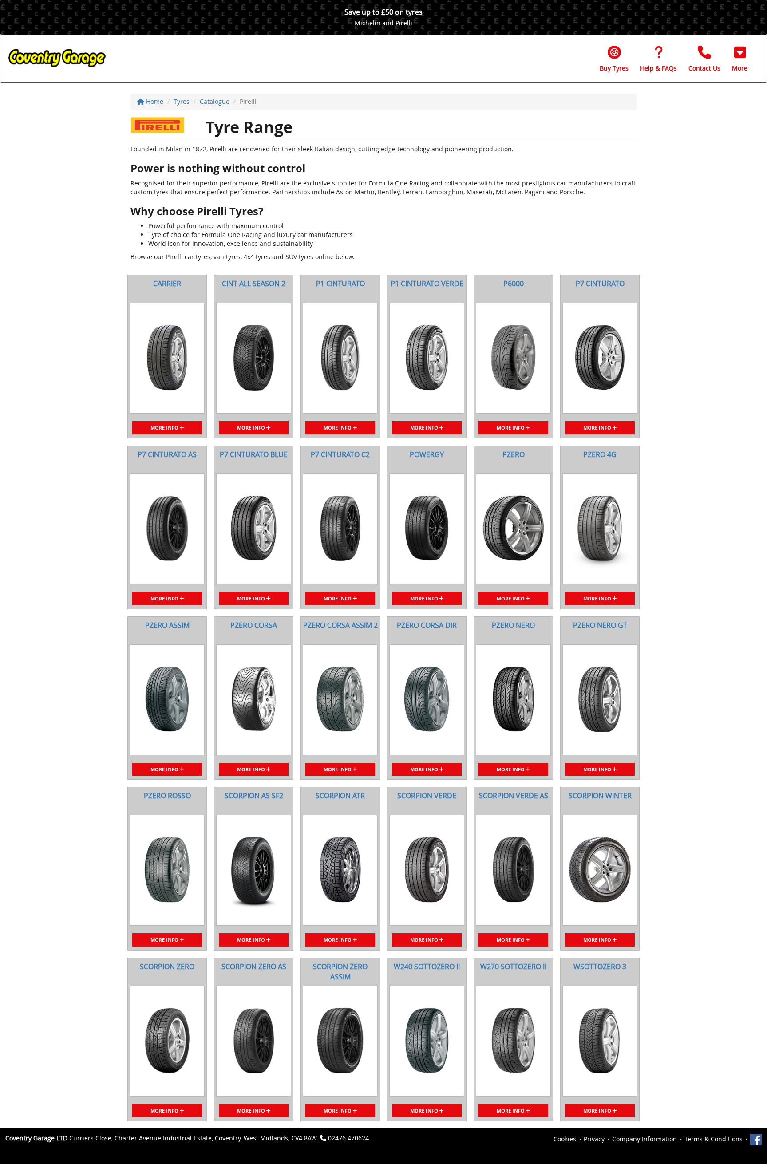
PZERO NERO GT (600, 625)
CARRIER (167, 283)
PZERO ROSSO (167, 796)
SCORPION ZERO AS (253, 966)
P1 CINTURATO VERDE (427, 283)
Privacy (594, 1139)
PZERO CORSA (253, 625)
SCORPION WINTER (600, 796)
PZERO (513, 454)
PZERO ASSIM (167, 625)
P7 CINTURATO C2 (340, 454)
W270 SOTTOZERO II (513, 966)
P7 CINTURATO (600, 283)
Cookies (565, 1139)
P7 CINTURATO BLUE (254, 454)
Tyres (182, 101)
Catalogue (214, 101)
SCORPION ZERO (167, 966)
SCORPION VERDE (426, 796)
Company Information (644, 1139)
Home (153, 101)
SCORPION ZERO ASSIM (340, 972)
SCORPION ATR (340, 796)
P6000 (513, 283)
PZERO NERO (513, 625)
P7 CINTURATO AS (167, 454)
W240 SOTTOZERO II (427, 966)
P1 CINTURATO (340, 283)
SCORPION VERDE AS (513, 796)
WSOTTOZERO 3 (599, 966)
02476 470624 (348, 1138)
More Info (165, 427)
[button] (739, 58)
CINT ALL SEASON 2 (253, 283)
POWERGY (427, 454)
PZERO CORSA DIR (427, 625)
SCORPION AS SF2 (254, 796)
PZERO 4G (600, 454)
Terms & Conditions (713, 1139)
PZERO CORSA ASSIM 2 (340, 625)
